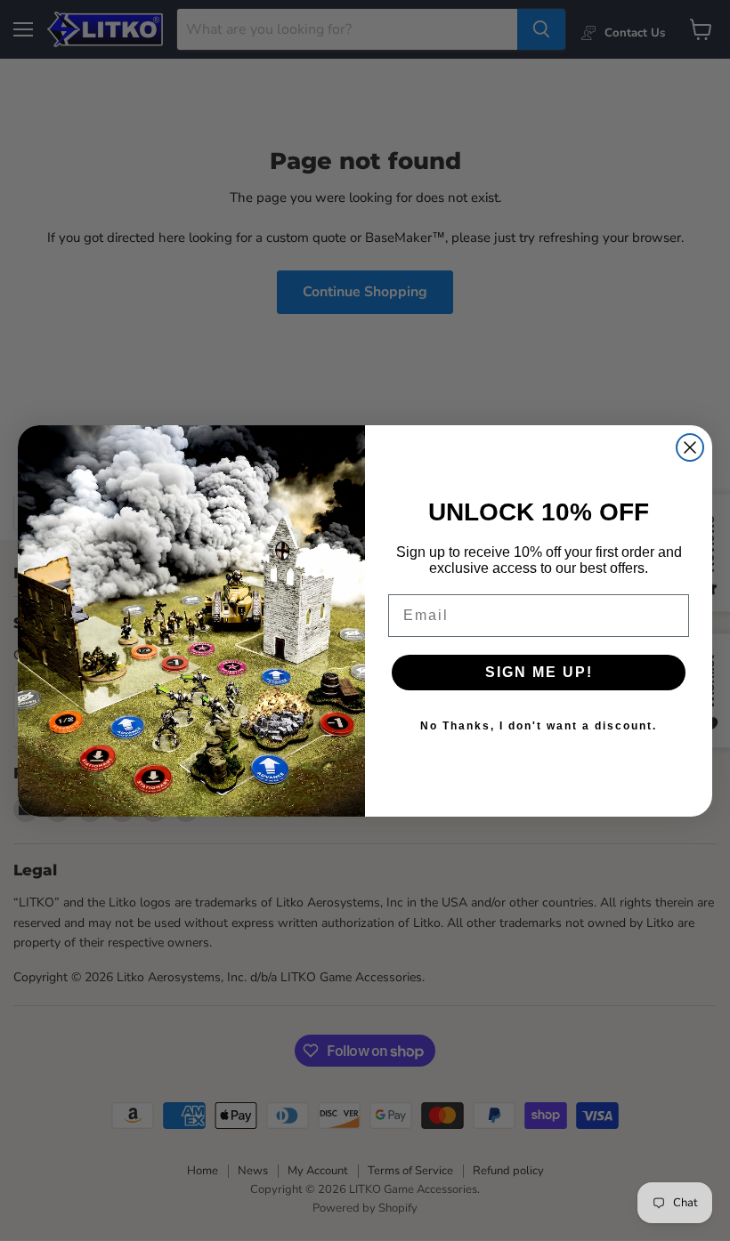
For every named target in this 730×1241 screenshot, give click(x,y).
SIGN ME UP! (539, 672)
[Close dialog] (690, 447)
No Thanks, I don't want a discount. (538, 726)
